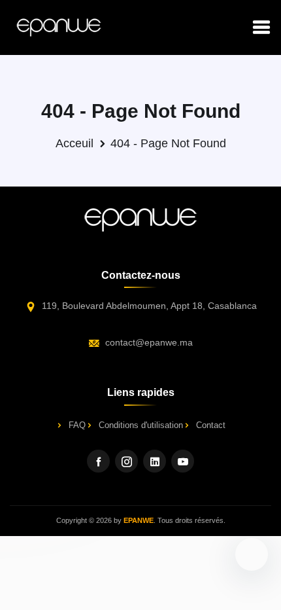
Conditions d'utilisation (141, 425)
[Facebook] (98, 461)
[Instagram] (126, 461)
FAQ (77, 425)
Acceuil (74, 143)
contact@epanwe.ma (149, 342)
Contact (210, 425)
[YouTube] (182, 461)
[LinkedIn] (154, 461)
